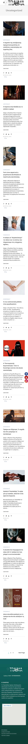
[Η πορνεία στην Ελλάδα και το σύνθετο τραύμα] (14, 92)
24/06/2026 (6, 169)
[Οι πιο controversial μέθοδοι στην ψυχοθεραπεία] (14, 288)
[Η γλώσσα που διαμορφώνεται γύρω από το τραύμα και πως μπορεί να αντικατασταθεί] (14, 535)
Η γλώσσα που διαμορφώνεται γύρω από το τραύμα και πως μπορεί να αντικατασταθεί (13, 552)
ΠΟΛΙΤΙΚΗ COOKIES (5, 735)
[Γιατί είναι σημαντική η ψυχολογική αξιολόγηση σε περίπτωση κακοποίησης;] (9, 156)
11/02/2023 (6, 611)
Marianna (7, 459)
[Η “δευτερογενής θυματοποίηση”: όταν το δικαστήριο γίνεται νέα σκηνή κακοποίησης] (14, 348)
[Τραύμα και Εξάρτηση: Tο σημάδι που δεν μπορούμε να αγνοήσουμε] (14, 416)
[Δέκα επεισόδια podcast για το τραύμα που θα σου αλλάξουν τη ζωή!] (12, 598)
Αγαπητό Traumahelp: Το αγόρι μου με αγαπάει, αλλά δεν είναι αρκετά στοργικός (13, 493)
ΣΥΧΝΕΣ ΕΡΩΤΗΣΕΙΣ (5, 731)
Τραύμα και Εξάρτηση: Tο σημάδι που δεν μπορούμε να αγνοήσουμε (13, 432)
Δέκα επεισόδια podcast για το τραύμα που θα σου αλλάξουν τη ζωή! (13, 616)
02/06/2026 (6, 299)
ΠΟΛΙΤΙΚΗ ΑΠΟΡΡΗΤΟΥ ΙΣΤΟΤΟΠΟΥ (9, 733)
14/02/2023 (6, 488)
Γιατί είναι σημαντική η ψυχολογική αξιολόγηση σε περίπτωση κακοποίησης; (12, 175)
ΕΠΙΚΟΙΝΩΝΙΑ (4, 730)
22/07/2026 (6, 40)
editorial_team (8, 75)
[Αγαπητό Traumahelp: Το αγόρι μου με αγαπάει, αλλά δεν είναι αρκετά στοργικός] (14, 477)
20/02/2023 (6, 426)
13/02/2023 (6, 547)
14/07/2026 (6, 104)
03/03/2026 (6, 360)
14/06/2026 (6, 235)
